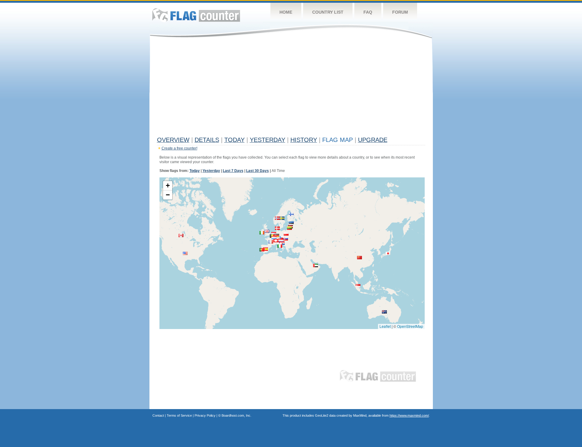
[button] (276, 235)
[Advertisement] (291, 88)
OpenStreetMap (410, 326)
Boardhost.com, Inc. (236, 415)
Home (285, 12)
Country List (327, 12)
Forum (400, 12)
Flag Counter (196, 15)
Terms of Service (179, 415)
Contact (158, 415)
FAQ (367, 12)
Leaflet (385, 326)
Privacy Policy (205, 415)
